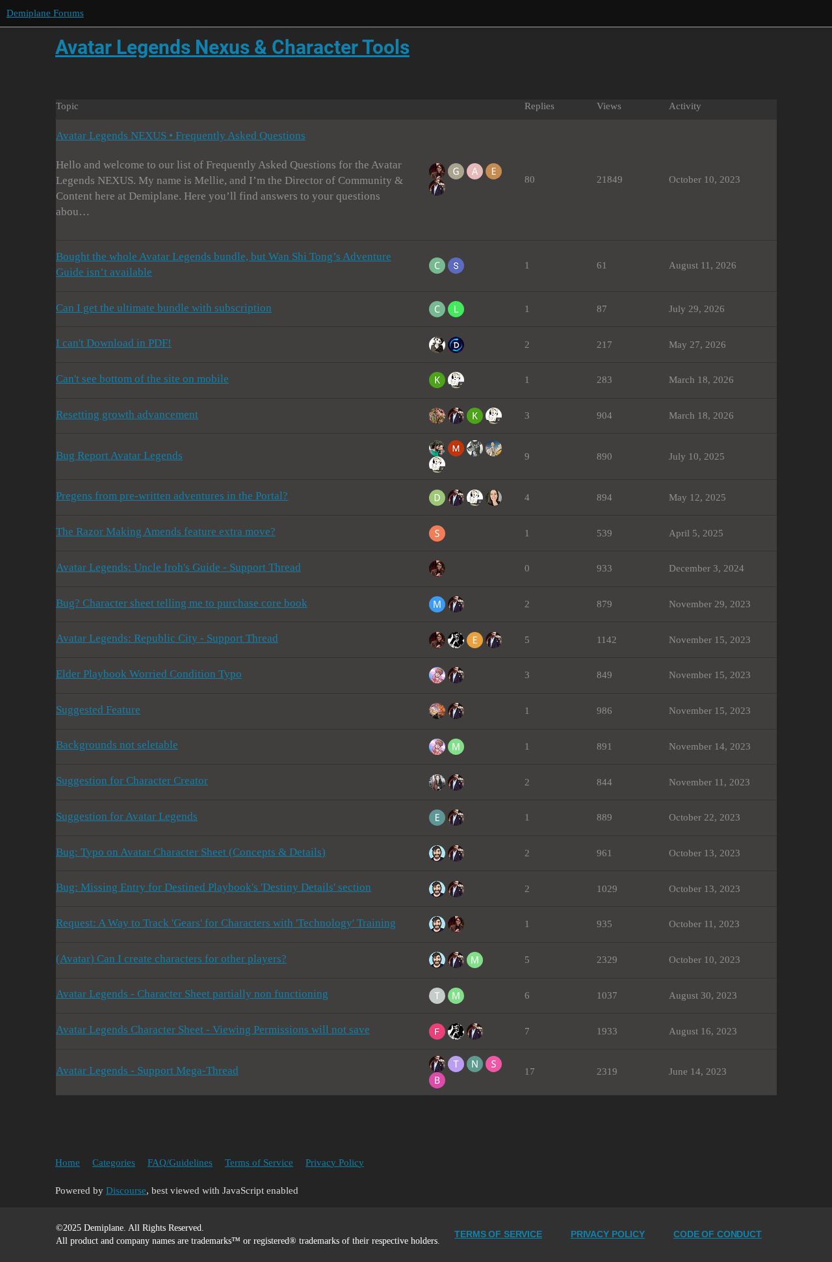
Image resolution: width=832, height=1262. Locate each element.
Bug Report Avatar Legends (119, 455)
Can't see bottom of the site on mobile (142, 379)
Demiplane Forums (45, 13)
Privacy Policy (335, 1162)
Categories (113, 1162)
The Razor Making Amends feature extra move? (166, 531)
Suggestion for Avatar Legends (127, 816)
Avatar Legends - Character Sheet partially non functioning (192, 994)
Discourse (126, 1190)
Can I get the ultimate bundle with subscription (164, 308)
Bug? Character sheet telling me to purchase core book (181, 603)
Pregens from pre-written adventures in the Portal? (172, 496)
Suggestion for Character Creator (132, 780)
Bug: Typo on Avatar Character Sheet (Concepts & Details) (191, 852)
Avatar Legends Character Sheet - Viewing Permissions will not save (213, 1029)
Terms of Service (259, 1162)
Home (67, 1162)
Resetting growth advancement (127, 414)
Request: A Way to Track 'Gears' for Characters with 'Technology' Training (226, 923)
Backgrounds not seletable (117, 745)
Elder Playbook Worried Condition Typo (149, 674)
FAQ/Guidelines (180, 1162)
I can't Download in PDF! (114, 343)
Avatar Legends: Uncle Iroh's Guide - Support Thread (178, 567)
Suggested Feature (98, 709)
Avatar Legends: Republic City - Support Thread (167, 638)
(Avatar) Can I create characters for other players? (171, 959)
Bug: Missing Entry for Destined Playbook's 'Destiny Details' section (213, 887)
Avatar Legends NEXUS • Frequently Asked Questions (181, 135)
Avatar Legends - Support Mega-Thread (147, 1070)
